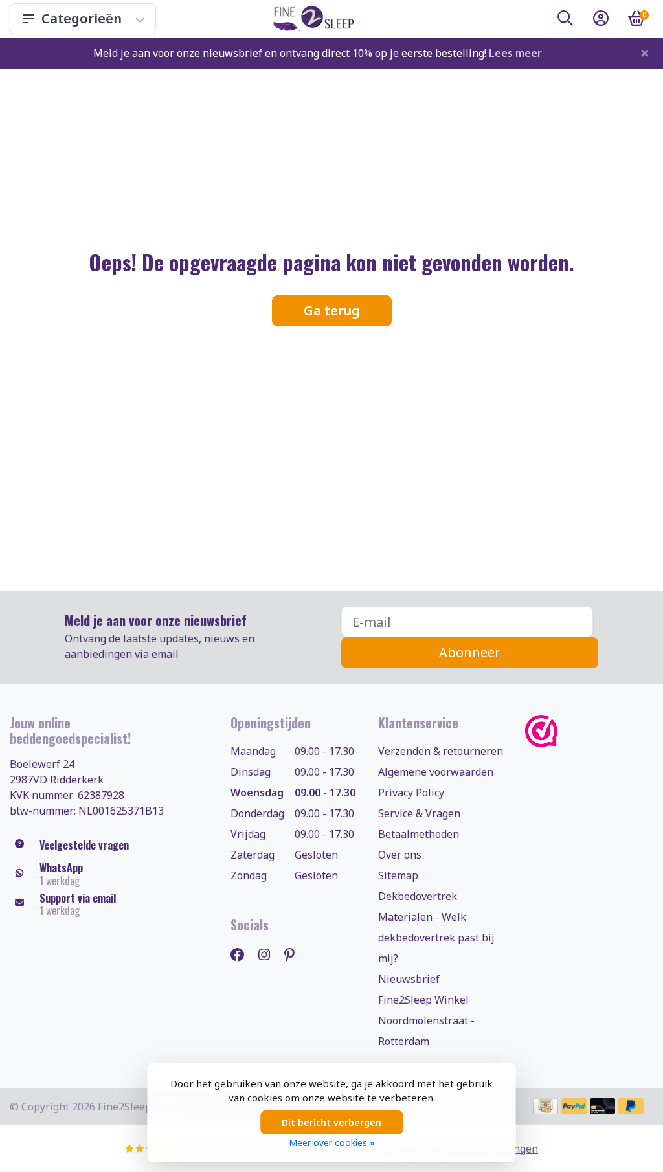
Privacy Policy (411, 792)
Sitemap (398, 875)
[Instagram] (269, 954)
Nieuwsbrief (409, 979)
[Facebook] (242, 954)
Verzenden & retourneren (440, 751)
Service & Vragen (419, 813)
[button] (565, 21)
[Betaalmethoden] (545, 1106)
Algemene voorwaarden (435, 772)
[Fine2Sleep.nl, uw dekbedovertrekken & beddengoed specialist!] (311, 19)
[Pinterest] (294, 954)
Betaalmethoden (418, 834)
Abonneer (469, 652)
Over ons (399, 855)
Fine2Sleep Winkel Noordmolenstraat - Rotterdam (426, 1020)
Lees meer (515, 53)
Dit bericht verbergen (331, 1122)
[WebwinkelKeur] (589, 731)
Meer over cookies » (332, 1142)
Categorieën (81, 18)
